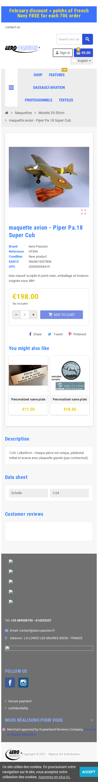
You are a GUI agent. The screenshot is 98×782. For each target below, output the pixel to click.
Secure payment (19, 701)
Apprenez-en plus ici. (54, 777)
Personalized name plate (28, 399)
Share (37, 334)
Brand (13, 246)
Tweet (58, 334)
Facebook (10, 683)
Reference (16, 251)
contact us (12, 27)
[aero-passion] (22, 49)
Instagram (23, 683)
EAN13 (14, 261)
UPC (12, 266)
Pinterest (79, 334)
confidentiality (18, 708)
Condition (15, 256)
